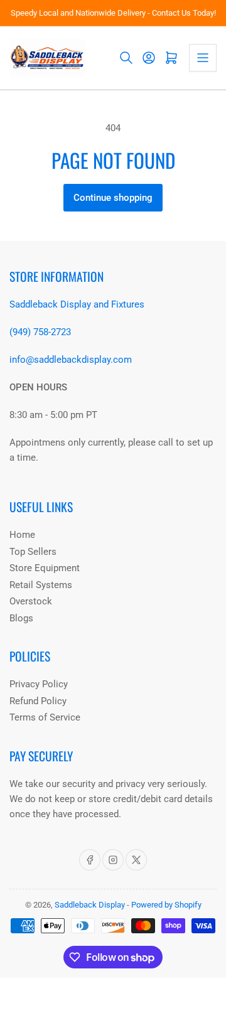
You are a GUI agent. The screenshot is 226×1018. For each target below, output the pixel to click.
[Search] (126, 58)
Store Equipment (44, 568)
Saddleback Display (90, 904)
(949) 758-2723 (40, 332)
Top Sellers (32, 551)
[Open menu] (203, 58)
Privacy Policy (38, 684)
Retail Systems (40, 585)
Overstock (30, 601)
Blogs (21, 618)
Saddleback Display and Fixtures (76, 304)
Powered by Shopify (166, 904)
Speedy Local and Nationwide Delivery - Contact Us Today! (113, 13)
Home (22, 534)
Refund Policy (38, 701)
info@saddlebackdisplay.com (70, 359)
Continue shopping (113, 197)
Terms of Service (44, 717)
